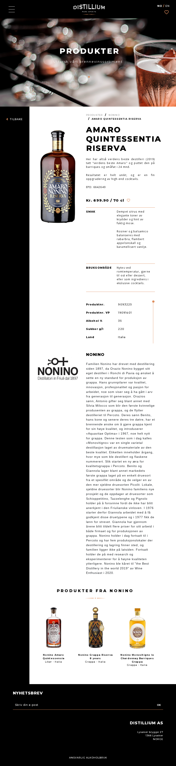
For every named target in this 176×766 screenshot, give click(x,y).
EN (167, 6)
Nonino (114, 115)
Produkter (94, 115)
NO (159, 6)
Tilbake (16, 119)
